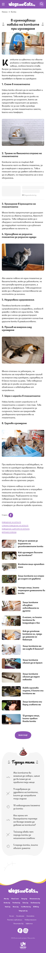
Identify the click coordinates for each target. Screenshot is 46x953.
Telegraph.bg (23, 911)
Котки (13, 11)
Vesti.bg (7, 907)
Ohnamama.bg (35, 898)
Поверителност (30, 920)
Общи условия (31, 938)
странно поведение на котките (15, 525)
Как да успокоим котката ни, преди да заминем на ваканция (32, 635)
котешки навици (9, 532)
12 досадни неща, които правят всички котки (31, 718)
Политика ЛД (18, 923)
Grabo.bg (7, 902)
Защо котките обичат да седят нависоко (31, 676)
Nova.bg (16, 907)
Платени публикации (14, 920)
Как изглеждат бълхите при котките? (30, 553)
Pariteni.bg (16, 902)
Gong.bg (24, 898)
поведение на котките (11, 522)
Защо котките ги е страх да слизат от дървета (31, 577)
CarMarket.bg (26, 907)
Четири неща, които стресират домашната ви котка (31, 590)
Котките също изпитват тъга (31, 565)
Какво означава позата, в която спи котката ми (33, 690)
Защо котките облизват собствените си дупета (31, 606)
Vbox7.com (15, 898)
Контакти (30, 916)
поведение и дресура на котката (16, 529)
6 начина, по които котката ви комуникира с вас (32, 620)
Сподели (5, 515)
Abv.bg (6, 898)
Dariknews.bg (35, 902)
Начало (5, 11)
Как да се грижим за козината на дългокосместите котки (30, 543)
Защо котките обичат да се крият (32, 661)
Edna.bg (25, 902)
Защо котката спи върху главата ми (32, 703)
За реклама (20, 916)
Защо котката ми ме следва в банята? (33, 647)
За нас (11, 916)
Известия (29, 923)
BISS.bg (36, 907)
